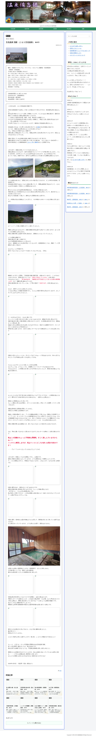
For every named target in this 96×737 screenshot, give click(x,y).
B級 (8, 38)
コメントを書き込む (34, 723)
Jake (85, 199)
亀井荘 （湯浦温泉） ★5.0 (74, 199)
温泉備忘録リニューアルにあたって (80, 50)
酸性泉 (12, 38)
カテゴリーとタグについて (77, 55)
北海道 (8, 35)
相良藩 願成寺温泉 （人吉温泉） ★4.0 (78, 187)
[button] (89, 36)
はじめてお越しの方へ (76, 46)
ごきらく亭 (30, 142)
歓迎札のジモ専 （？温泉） (75, 203)
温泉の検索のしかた (75, 53)
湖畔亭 (36, 142)
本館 (38, 127)
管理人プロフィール (75, 48)
